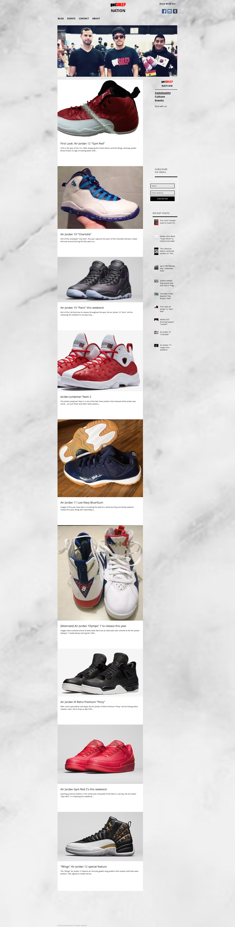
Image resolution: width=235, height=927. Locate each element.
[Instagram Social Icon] (169, 11)
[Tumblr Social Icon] (175, 11)
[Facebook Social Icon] (164, 11)
